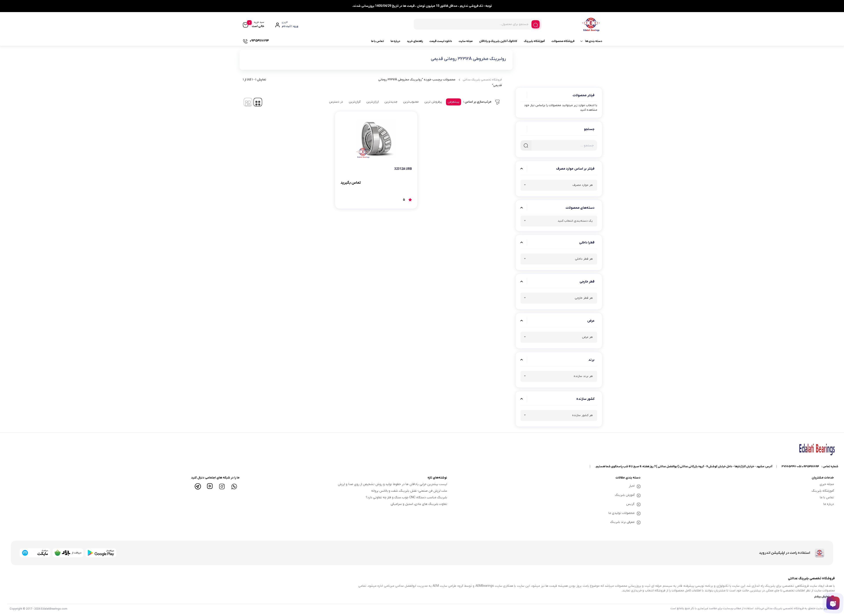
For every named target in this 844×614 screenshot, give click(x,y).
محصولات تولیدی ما (621, 513)
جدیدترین (390, 102)
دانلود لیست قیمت (440, 41)
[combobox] (558, 185)
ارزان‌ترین (372, 102)
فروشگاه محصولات (563, 41)
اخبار (632, 486)
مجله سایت (466, 41)
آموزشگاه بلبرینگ (534, 41)
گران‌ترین (355, 102)
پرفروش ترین (433, 102)
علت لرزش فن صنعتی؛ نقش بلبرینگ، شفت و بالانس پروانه (409, 491)
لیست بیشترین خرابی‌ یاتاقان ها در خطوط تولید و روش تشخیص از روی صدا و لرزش (392, 484)
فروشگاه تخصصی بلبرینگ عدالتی (482, 80)
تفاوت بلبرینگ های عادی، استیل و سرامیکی (419, 504)
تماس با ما (377, 41)
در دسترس (336, 102)
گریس (630, 504)
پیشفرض (453, 102)
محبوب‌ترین (411, 102)
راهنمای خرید (415, 41)
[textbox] (558, 186)
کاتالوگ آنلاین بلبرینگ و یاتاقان (498, 41)
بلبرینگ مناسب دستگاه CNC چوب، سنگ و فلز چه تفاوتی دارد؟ (406, 497)
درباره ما (395, 41)
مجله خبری (827, 484)
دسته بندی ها (593, 41)
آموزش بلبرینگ (625, 495)
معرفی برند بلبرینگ (622, 522)
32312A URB (403, 169)
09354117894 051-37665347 (800, 466)
